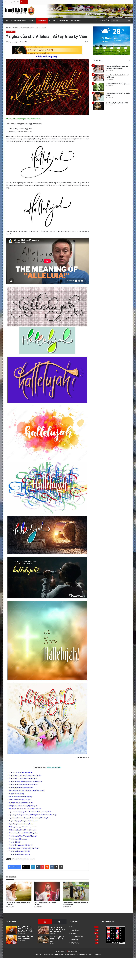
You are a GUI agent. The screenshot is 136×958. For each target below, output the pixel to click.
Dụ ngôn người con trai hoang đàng (20, 824)
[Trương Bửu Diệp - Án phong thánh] (20, 11)
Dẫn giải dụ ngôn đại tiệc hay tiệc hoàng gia (23, 806)
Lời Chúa (31, 20)
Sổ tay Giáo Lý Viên (17, 859)
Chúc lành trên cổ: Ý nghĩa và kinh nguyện (22, 830)
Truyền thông (41, 20)
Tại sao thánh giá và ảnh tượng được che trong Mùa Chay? (28, 818)
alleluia (32, 859)
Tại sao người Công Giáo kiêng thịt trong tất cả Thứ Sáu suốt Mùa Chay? (33, 815)
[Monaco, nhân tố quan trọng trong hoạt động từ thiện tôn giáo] (98, 69)
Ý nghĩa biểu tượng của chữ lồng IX (20, 845)
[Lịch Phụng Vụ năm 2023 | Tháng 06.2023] (47, 891)
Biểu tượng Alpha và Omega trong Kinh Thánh (24, 848)
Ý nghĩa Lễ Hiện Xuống (16, 794)
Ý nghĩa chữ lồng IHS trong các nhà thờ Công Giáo (25, 781)
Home (9, 27)
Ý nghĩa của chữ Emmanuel (18, 839)
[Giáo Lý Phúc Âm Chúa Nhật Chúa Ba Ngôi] (11, 939)
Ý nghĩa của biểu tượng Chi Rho (19, 854)
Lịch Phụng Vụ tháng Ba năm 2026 (117, 103)
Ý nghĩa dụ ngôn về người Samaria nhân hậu (23, 784)
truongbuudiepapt (12, 42)
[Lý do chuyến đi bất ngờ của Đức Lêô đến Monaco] (98, 77)
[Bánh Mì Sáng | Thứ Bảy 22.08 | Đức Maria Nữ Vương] (43, 939)
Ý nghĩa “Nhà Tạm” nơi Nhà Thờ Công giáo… (23, 833)
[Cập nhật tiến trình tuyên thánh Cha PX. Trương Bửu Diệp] (76, 891)
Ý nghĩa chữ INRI (14, 842)
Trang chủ (38, 954)
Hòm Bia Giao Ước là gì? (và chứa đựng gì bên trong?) (26, 791)
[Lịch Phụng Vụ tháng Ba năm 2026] (98, 106)
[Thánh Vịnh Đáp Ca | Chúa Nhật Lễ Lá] (98, 87)
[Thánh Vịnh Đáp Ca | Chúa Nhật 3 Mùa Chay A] (98, 96)
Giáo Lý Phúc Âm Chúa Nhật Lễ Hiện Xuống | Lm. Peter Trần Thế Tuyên (26, 929)
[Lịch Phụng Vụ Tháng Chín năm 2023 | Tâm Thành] (18, 891)
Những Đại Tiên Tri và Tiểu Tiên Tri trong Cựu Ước (25, 809)
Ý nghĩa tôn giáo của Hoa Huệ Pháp (20, 772)
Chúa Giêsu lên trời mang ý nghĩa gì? (21, 797)
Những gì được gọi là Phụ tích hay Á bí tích (23, 827)
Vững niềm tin (62, 20)
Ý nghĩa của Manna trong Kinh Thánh (21, 788)
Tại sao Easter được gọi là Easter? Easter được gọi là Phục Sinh (30, 812)
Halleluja (26, 859)
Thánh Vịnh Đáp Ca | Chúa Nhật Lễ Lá (117, 84)
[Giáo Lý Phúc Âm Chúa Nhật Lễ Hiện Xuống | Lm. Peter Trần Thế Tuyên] (11, 930)
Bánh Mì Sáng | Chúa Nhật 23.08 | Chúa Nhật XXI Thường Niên (57, 929)
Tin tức (51, 20)
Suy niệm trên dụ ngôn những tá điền (21, 803)
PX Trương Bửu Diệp (17, 20)
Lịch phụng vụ (75, 20)
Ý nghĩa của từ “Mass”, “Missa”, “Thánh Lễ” (23, 836)
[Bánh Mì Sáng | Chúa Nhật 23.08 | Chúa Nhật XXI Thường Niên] (43, 930)
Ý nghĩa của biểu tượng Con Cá (19, 851)
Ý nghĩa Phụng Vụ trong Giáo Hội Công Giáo (23, 821)
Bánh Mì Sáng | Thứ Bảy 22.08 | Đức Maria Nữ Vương (57, 939)
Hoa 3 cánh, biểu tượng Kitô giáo (20, 800)
